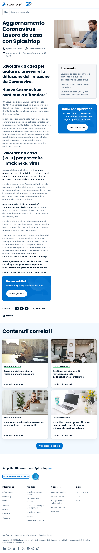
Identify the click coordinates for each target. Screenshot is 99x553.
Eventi (4, 501)
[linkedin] (17, 308)
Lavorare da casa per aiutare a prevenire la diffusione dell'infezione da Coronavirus (75, 77)
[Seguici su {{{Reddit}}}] (33, 548)
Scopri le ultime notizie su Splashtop (25, 468)
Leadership (6, 496)
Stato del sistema (58, 496)
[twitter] (26, 308)
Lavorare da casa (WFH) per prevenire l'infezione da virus (74, 93)
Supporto (56, 487)
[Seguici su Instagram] (9, 548)
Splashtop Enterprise (35, 512)
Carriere (5, 505)
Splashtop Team (14, 48)
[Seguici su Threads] (14, 548)
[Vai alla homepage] (11, 4)
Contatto (6, 513)
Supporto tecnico (58, 492)
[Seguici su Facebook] (19, 548)
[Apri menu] (95, 4)
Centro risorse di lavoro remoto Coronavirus (24, 272)
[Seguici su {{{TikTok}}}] (37, 548)
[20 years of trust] (28, 4)
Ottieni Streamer (58, 507)
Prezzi (78, 501)
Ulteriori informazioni (13, 384)
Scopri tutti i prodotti (35, 521)
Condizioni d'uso (46, 535)
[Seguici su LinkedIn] (4, 548)
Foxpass (30, 516)
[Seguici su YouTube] (28, 548)
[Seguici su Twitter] (23, 548)
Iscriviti (9, 315)
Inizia (78, 487)
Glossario (6, 518)
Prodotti (31, 487)
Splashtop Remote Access (34, 493)
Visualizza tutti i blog (49, 445)
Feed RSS (40, 308)
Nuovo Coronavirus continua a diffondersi (75, 86)
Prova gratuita (77, 127)
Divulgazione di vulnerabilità (57, 502)
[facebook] (22, 308)
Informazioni (8, 487)
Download (80, 496)
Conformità (7, 535)
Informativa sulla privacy (25, 535)
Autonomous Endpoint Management (36, 506)
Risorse (5, 509)
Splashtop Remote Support (34, 500)
